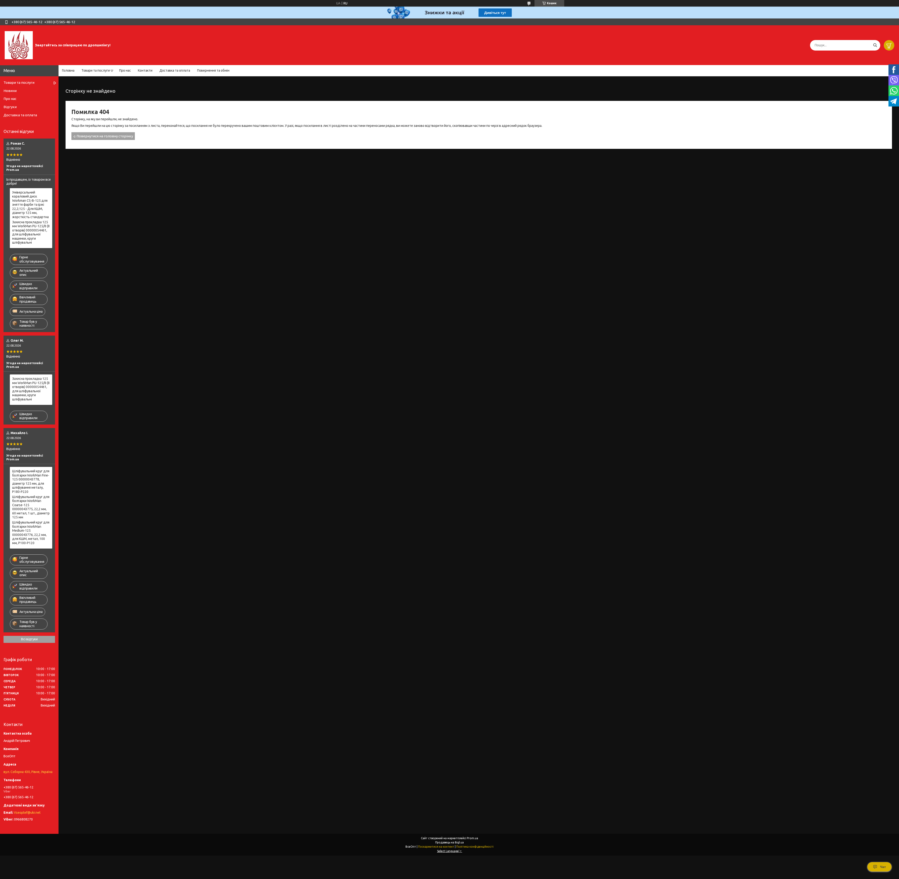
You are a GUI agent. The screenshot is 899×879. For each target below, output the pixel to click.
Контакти (145, 70)
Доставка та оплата (174, 70)
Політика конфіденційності (475, 846)
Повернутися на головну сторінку (105, 136)
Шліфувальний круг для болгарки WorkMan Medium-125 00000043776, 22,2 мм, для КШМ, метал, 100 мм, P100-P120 (30, 532)
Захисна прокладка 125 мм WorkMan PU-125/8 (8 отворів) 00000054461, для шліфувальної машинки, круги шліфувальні (31, 232)
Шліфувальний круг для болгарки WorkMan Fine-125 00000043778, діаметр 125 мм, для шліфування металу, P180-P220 (30, 481)
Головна (68, 70)
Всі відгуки (29, 639)
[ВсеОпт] (19, 45)
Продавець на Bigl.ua (449, 842)
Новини (10, 91)
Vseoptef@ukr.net (27, 812)
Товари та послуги (95, 70)
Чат (883, 867)
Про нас (125, 70)
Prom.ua (472, 838)
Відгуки (10, 107)
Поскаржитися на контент (436, 846)
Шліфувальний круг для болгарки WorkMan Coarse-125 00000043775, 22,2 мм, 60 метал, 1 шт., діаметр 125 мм (31, 507)
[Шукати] (875, 45)
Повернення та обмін (213, 70)
